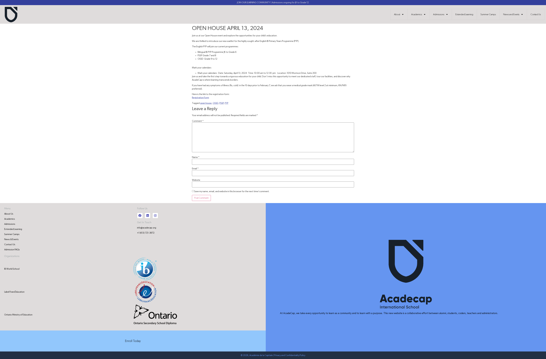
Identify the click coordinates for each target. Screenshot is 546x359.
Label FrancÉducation (14, 292)
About (397, 14)
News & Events (11, 239)
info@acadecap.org (146, 228)
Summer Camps (488, 14)
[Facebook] (140, 215)
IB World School (11, 269)
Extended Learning (464, 14)
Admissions (438, 14)
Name (195, 157)
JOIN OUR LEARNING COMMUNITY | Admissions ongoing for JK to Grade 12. (273, 2)
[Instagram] (155, 215)
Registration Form (200, 97)
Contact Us (536, 14)
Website (196, 180)
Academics (416, 14)
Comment (198, 121)
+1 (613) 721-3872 (145, 233)
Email (195, 168)
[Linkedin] (147, 215)
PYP (226, 103)
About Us (8, 214)
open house (206, 103)
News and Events (511, 14)
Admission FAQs (12, 249)
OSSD (215, 103)
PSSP (221, 103)
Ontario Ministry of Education (18, 315)
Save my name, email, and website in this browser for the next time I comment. (231, 191)
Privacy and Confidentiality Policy (289, 355)
